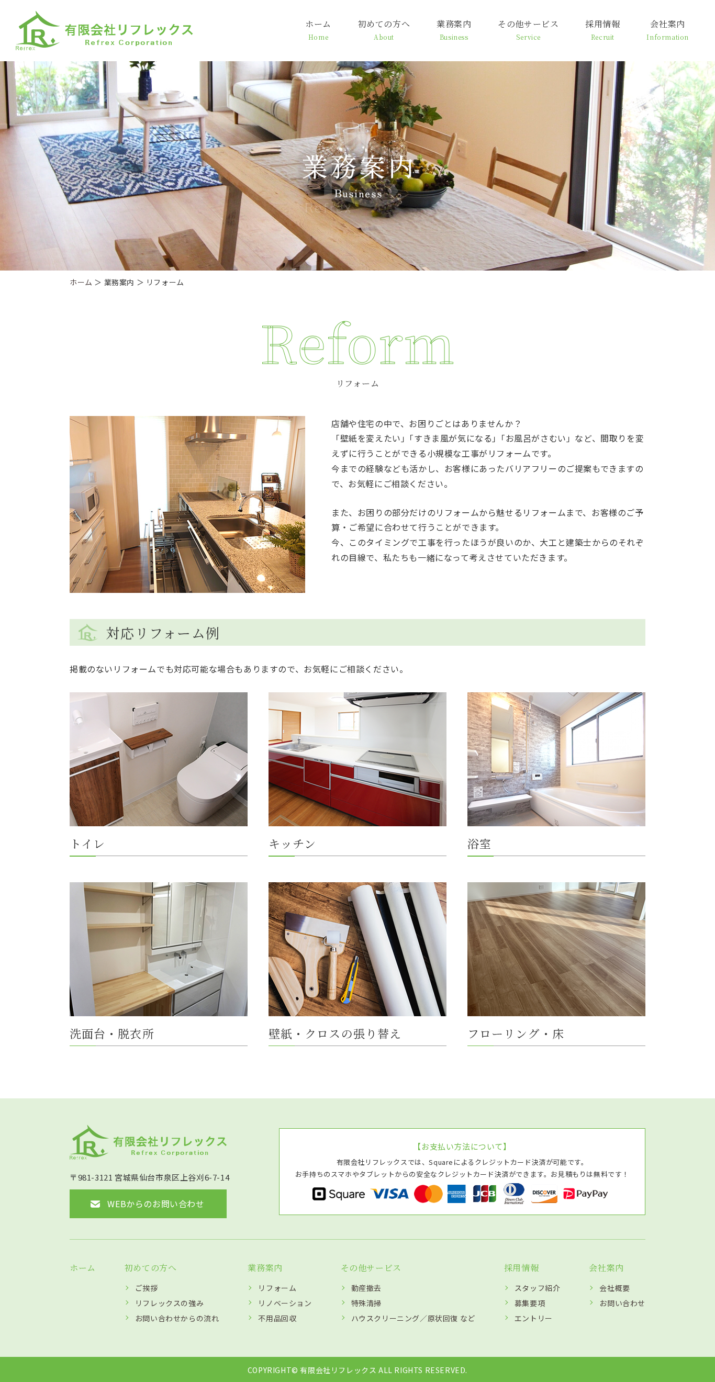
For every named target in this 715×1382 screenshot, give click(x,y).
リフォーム (277, 1288)
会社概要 (614, 1288)
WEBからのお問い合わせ (155, 1203)
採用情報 (602, 29)
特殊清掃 (366, 1303)
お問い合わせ (622, 1303)
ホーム (318, 29)
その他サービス (528, 29)
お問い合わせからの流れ (177, 1318)
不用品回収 (277, 1318)
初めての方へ (384, 29)
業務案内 (454, 29)
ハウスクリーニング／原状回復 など (413, 1318)
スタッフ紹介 (538, 1288)
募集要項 (530, 1303)
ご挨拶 (146, 1288)
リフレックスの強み (169, 1303)
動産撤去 (366, 1288)
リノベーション (284, 1303)
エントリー (534, 1318)
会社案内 (667, 29)
